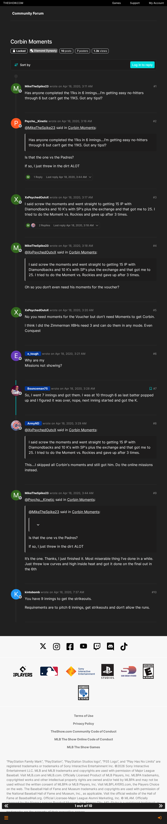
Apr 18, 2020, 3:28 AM (79, 388)
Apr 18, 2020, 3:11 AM (78, 86)
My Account (156, 3)
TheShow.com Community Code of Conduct (83, 731)
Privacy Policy (83, 723)
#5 (155, 310)
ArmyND (33, 423)
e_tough (32, 353)
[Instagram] (56, 647)
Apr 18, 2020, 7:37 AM (69, 592)
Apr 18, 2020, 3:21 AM (70, 353)
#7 (155, 388)
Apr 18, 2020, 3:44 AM (78, 493)
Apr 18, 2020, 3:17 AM (78, 197)
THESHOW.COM (13, 3)
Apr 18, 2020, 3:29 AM (71, 423)
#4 (155, 245)
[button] (6, 818)
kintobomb (32, 592)
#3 (155, 197)
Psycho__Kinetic (36, 121)
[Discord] (110, 647)
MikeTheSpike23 (37, 86)
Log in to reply (142, 65)
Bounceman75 (37, 388)
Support (135, 3)
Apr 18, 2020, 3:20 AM (78, 310)
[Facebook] (70, 647)
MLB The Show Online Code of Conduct (83, 739)
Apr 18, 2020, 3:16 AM (77, 121)
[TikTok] (123, 647)
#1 (155, 86)
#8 (155, 423)
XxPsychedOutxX (37, 197)
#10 (154, 592)
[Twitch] (97, 647)
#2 (155, 121)
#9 (155, 493)
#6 (155, 353)
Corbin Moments (81, 127)
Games (116, 3)
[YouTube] (83, 647)
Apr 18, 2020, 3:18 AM (78, 245)
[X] (43, 647)
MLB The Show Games (83, 747)
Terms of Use (83, 716)
